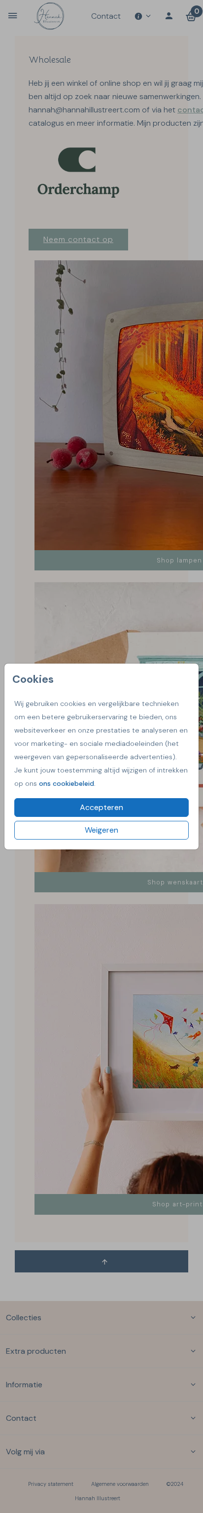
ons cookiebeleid (66, 783)
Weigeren (101, 830)
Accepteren (101, 807)
